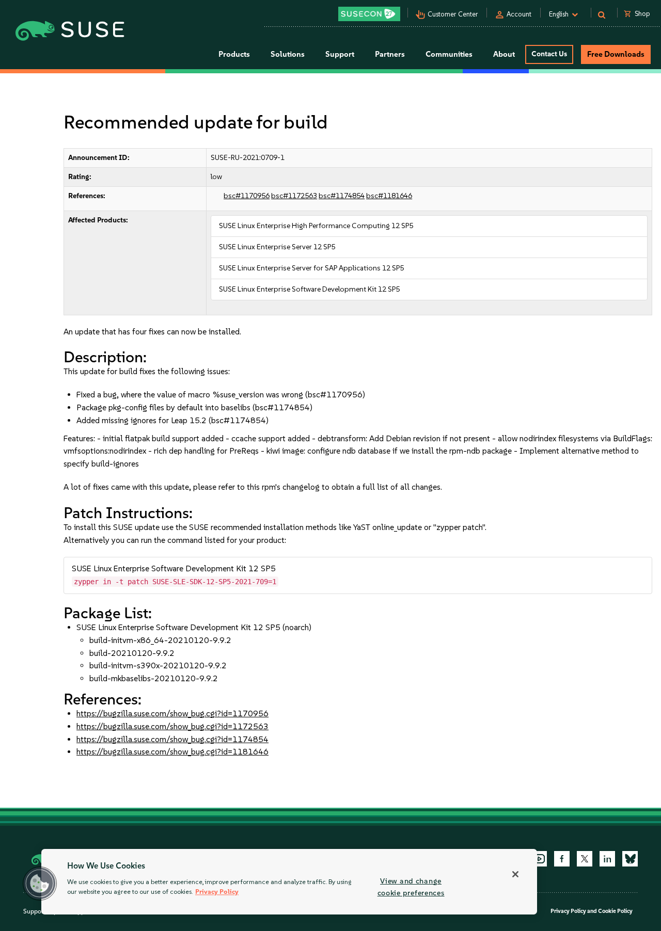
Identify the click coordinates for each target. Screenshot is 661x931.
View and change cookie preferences (411, 886)
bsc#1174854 (342, 195)
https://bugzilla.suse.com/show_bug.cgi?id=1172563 (172, 726)
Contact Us (549, 54)
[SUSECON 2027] (369, 14)
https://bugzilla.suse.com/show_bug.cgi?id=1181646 (172, 752)
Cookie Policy (615, 911)
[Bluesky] (630, 858)
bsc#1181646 (389, 195)
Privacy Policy (568, 911)
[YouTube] (539, 858)
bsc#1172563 (294, 195)
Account (519, 14)
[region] (289, 881)
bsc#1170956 (247, 195)
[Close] (515, 874)
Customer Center (453, 14)
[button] (39, 883)
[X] (584, 858)
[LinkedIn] (607, 858)
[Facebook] (562, 858)
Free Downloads (615, 54)
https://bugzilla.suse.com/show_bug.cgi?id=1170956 (172, 713)
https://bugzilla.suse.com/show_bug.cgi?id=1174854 (172, 739)
